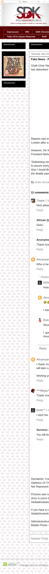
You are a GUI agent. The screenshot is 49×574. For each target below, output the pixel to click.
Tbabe (40, 200)
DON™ (40, 410)
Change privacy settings (33, 565)
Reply (39, 210)
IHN (27, 32)
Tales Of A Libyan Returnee (21, 36)
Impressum (13, 32)
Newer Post (39, 538)
